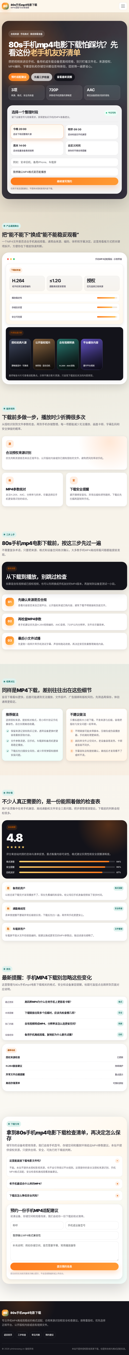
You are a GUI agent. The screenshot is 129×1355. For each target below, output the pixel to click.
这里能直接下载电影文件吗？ (25, 1160)
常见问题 (36, 1334)
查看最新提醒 (64, 76)
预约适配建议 (18, 76)
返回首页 (8, 1334)
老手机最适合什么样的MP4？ (26, 1183)
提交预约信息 (64, 1266)
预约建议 (49, 1334)
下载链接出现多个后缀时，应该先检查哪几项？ (50, 1012)
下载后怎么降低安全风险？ (24, 1195)
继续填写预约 (64, 181)
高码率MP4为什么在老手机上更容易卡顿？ (48, 1001)
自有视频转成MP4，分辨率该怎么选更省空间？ (51, 1023)
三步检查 (22, 1334)
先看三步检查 (41, 77)
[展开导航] (123, 6)
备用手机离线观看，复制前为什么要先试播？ (49, 1034)
